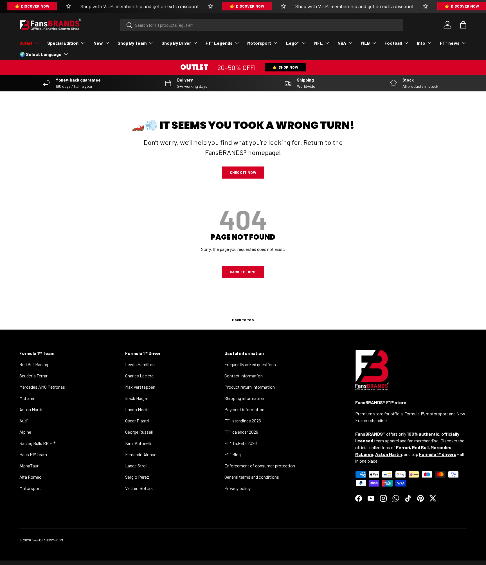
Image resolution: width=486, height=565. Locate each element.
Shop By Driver (176, 43)
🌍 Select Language (40, 54)
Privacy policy (237, 488)
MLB (365, 43)
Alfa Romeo (30, 477)
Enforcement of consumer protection (259, 465)
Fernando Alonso (141, 454)
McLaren (27, 398)
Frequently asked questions (250, 364)
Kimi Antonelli (138, 443)
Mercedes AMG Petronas (42, 387)
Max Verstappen (140, 387)
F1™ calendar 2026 (241, 432)
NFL (318, 43)
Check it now (243, 172)
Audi (23, 420)
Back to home (243, 271)
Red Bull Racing (33, 364)
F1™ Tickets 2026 (240, 443)
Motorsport (259, 43)
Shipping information (244, 398)
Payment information (244, 409)
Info (421, 43)
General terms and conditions (251, 477)
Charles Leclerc (139, 375)
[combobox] (261, 25)
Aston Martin (31, 409)
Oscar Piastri (137, 420)
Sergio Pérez (137, 477)
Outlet (26, 43)
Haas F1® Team (33, 454)
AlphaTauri (29, 465)
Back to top (243, 319)
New (98, 43)
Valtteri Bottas (139, 488)
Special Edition (62, 43)
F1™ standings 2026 (242, 420)
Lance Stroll (136, 465)
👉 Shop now (285, 67)
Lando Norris (137, 409)
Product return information (249, 387)
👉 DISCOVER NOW (32, 6)
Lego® (293, 43)
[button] (463, 25)
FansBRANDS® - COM (47, 540)
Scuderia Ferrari (34, 375)
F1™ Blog (232, 454)
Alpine (25, 432)
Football (393, 43)
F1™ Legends (219, 43)
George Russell (139, 432)
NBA (342, 43)
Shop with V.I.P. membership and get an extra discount (139, 6)
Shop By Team (132, 43)
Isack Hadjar (136, 398)
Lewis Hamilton (140, 364)
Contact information (243, 375)
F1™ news (450, 43)
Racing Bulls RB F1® (37, 443)
